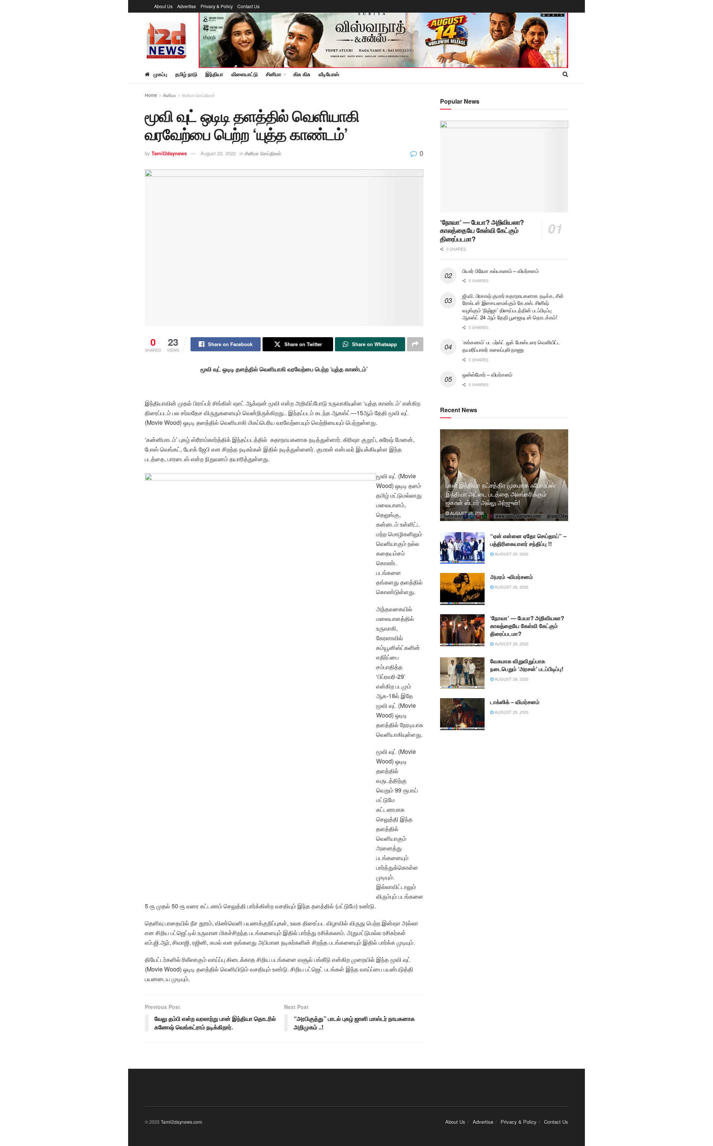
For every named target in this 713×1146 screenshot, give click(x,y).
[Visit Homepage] (166, 39)
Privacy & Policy (217, 6)
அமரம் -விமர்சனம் (511, 577)
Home (151, 95)
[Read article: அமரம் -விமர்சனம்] (462, 589)
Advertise (186, 6)
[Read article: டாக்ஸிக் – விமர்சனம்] (462, 714)
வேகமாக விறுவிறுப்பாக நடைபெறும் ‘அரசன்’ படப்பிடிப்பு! (526, 665)
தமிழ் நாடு (186, 74)
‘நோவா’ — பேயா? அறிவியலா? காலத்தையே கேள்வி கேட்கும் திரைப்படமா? (482, 230)
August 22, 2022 (218, 153)
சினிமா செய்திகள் (198, 95)
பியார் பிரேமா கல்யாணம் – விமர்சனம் (500, 270)
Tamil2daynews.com (181, 1122)
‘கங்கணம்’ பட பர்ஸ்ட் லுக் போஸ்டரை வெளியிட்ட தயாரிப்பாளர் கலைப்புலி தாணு (511, 345)
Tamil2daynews (169, 153)
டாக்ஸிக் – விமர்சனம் (515, 702)
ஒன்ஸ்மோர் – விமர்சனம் (487, 374)
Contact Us (248, 6)
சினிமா (169, 95)
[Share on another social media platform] (415, 344)
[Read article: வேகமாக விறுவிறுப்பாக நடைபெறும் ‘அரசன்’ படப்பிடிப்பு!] (462, 673)
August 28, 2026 (466, 513)
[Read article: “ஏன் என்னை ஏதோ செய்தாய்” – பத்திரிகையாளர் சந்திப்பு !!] (462, 548)
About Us (163, 6)
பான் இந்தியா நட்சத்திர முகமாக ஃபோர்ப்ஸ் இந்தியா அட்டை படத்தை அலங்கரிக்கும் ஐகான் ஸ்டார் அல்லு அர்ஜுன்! (500, 493)
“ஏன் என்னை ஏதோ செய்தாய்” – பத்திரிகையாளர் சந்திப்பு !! (528, 540)
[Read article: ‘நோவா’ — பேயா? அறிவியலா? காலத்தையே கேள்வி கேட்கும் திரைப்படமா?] (504, 166)
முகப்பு (160, 74)
